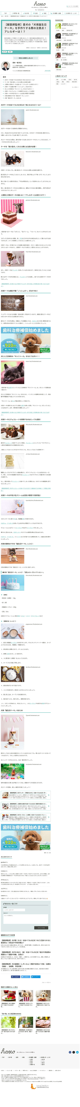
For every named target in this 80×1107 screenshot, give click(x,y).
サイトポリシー (43, 1070)
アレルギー (15, 270)
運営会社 (50, 1070)
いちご (23, 616)
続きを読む (47, 71)
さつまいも (10, 523)
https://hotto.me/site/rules (33, 1078)
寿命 (57, 79)
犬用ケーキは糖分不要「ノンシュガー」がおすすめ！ (19, 86)
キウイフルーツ (35, 616)
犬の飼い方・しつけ (71, 13)
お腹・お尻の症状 (67, 40)
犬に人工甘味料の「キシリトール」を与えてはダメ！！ (19, 89)
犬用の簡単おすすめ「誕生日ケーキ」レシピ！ (17, 95)
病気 (45, 13)
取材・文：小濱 (47, 852)
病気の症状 (58, 40)
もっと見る (74, 87)
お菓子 (10, 51)
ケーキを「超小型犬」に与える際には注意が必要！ (18, 82)
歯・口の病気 (64, 59)
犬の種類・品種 (57, 13)
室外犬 (43, 1064)
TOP (5, 13)
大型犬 (57, 81)
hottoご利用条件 (33, 1070)
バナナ (28, 616)
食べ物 (27, 13)
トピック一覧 (9, 1070)
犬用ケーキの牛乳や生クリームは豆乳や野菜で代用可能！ (20, 93)
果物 (18, 616)
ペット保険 (63, 79)
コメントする (41, 927)
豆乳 (23, 519)
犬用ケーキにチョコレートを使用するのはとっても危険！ (20, 91)
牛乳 (21, 238)
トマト (19, 536)
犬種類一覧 (32, 1064)
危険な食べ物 (69, 30)
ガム (13, 401)
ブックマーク (37, 976)
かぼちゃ (34, 321)
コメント (5, 913)
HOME (2, 1070)
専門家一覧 (16, 13)
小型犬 (69, 79)
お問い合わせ (58, 1070)
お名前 (5, 907)
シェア (16, 976)
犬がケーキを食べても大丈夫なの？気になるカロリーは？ (20, 79)
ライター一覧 (17, 1070)
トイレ (43, 1061)
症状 (36, 13)
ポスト (26, 976)
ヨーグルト (19, 527)
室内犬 (68, 81)
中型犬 (31, 1061)
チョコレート (8, 443)
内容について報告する (46, 982)
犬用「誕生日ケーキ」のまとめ (13, 98)
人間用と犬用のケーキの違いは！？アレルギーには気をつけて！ (21, 84)
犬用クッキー (17, 532)
